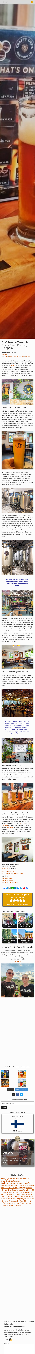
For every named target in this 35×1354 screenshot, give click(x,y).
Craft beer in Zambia (7, 878)
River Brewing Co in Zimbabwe (10, 882)
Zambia (19, 1205)
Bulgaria (24, 1185)
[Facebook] (17, 1094)
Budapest (15, 1185)
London (4, 1196)
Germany (18, 1192)
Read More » (6, 1163)
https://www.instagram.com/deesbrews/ (12, 873)
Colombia (6, 1188)
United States (26, 1203)
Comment (7, 1343)
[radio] (11, 901)
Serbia (7, 1201)
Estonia (22, 1190)
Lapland (24, 1194)
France (4, 1192)
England (8, 1190)
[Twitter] (21, 1094)
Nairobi (12, 365)
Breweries (4, 354)
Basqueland (18, 1181)
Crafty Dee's (20, 356)
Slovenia (15, 1201)
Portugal (20, 1199)
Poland (11, 1199)
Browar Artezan (6, 1185)
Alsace (11, 1179)
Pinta (5, 1199)
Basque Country (7, 1181)
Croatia (22, 1188)
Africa (6, 356)
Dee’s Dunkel (9, 827)
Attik (17, 1179)
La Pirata (17, 1194)
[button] (23, 2)
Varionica (4, 1205)
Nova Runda (26, 1196)
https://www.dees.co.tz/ (8, 871)
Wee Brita (8, 1153)
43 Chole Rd (5, 868)
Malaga (12, 1196)
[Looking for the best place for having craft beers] (5, 1083)
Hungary (4, 1194)
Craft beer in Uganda (7, 880)
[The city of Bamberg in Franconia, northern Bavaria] (5, 1074)
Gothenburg (27, 1192)
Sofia (23, 1201)
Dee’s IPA (22, 823)
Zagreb (12, 1205)
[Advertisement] (17, 1300)
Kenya (11, 1194)
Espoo (15, 1190)
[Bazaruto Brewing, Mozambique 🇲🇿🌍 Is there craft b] (22, 1083)
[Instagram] (13, 1094)
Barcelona (24, 1179)
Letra (29, 1194)
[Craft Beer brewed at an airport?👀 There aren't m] (22, 1074)
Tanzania (27, 356)
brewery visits (12, 356)
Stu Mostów (8, 1203)
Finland (29, 1190)
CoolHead (14, 1188)
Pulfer (26, 1199)
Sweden (17, 1203)
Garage (11, 1192)
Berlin (13, 1183)
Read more (17, 962)
